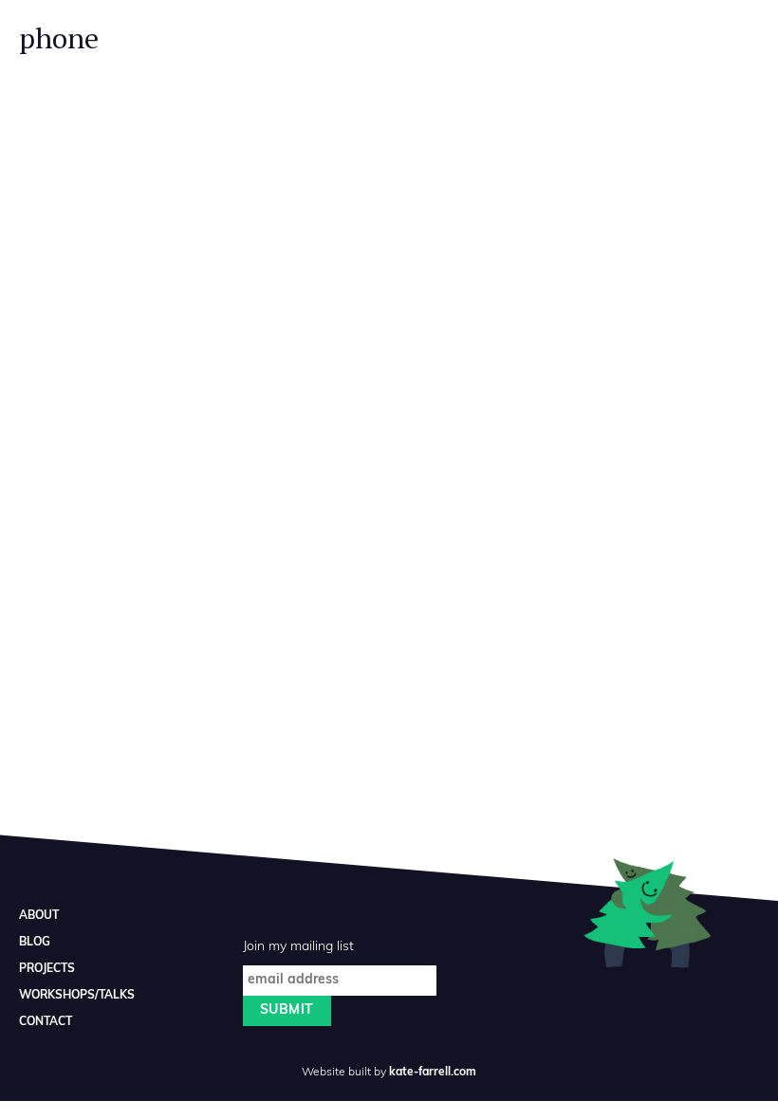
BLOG (34, 942)
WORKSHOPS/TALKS (77, 995)
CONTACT (45, 1022)
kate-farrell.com (432, 1072)
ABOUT (39, 916)
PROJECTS (47, 969)
